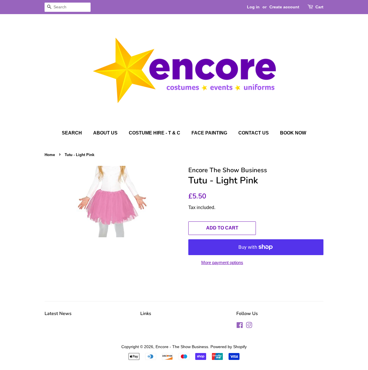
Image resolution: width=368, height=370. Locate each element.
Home (50, 155)
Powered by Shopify (228, 346)
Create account (284, 7)
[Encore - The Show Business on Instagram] (249, 326)
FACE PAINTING (209, 132)
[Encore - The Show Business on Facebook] (239, 326)
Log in (253, 7)
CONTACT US (253, 132)
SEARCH (72, 132)
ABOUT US (105, 132)
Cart (319, 7)
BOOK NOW (293, 132)
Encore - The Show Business (182, 346)
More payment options (222, 262)
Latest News (58, 313)
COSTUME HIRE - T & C (154, 132)
